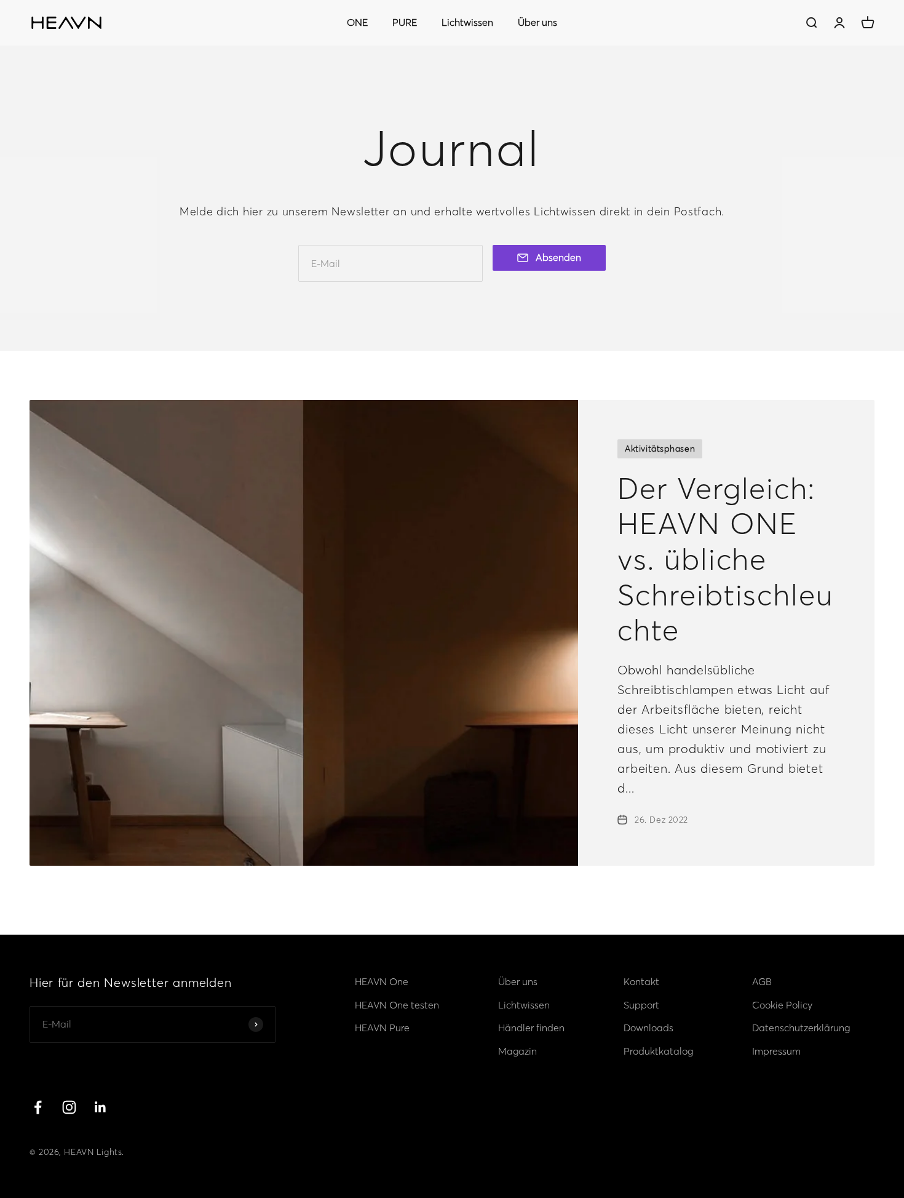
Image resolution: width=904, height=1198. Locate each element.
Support (641, 1005)
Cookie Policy (782, 1005)
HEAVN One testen (397, 1005)
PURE (404, 22)
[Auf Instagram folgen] (69, 1107)
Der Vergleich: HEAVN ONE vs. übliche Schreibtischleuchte (725, 559)
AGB (762, 981)
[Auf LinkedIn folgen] (100, 1107)
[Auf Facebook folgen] (38, 1107)
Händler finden (531, 1027)
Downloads (648, 1027)
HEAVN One (381, 981)
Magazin (517, 1051)
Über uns (537, 22)
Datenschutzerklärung (801, 1027)
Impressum (776, 1051)
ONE (357, 22)
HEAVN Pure (382, 1027)
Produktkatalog (658, 1051)
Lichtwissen (467, 22)
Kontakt (641, 981)
